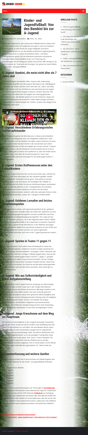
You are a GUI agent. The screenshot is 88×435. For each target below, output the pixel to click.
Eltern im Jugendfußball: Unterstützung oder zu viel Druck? (71, 29)
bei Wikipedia (49, 388)
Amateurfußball (68, 82)
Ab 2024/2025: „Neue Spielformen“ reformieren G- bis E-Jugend (31, 417)
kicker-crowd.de (22, 431)
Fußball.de (38, 393)
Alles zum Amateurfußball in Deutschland (18, 414)
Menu (5, 11)
